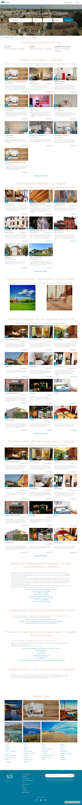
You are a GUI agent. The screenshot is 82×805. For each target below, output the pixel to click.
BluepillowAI (25, 792)
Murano (62, 749)
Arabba (7, 753)
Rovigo (7, 747)
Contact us (25, 790)
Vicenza (62, 747)
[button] (36, 800)
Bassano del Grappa (47, 755)
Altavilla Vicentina (10, 757)
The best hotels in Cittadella (41, 594)
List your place (26, 774)
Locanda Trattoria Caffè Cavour (13, 393)
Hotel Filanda (9, 366)
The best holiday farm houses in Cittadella (41, 598)
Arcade (26, 755)
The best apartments (41, 650)
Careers (24, 788)
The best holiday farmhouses (41, 657)
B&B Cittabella (9, 230)
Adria (43, 759)
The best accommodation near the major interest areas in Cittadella (41, 648)
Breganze (63, 757)
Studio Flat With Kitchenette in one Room (16, 162)
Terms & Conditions (27, 780)
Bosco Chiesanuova (10, 751)
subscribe (70, 775)
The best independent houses (41, 655)
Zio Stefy (32, 81)
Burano (44, 745)
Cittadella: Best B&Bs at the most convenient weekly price (41, 623)
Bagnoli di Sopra (46, 757)
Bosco (62, 755)
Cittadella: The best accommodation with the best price (41, 619)
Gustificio (32, 420)
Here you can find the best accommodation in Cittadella (41, 589)
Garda (25, 749)
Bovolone (26, 757)
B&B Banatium (58, 420)
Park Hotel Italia (34, 366)
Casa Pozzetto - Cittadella (61, 135)
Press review (25, 784)
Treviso (7, 745)
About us (24, 776)
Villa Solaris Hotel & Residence (13, 339)
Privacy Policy (26, 778)
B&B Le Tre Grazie (10, 203)
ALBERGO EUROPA (10, 420)
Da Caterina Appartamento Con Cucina (15, 108)
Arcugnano (8, 761)
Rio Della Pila (9, 257)
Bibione (7, 749)
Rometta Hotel (58, 339)
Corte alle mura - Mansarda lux (37, 135)
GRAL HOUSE (58, 108)
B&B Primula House (59, 230)
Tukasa (31, 108)
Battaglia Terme (28, 759)
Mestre (25, 745)
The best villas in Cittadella (41, 599)
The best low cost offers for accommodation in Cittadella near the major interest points (41, 660)
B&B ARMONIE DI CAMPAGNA (37, 203)
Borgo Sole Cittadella (60, 81)
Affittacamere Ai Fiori (60, 203)
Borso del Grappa (10, 755)
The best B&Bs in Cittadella (41, 593)
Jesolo (25, 747)
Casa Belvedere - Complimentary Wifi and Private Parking (19, 81)
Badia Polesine (28, 751)
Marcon (44, 747)
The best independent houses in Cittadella (41, 596)
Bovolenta (45, 751)
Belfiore (26, 761)
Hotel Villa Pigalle (34, 339)
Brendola (44, 753)
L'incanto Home (9, 135)
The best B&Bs (41, 652)
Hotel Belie (32, 393)
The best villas (41, 658)
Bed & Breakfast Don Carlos (36, 230)
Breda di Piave (64, 751)
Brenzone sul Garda (65, 753)
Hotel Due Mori (58, 366)
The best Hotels (41, 653)
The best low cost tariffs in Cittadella (41, 601)
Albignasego (63, 759)
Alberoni (7, 759)
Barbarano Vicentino (29, 753)
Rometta (57, 393)
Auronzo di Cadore (47, 749)
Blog (23, 786)
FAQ (23, 782)
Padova (62, 745)
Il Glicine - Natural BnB (35, 257)
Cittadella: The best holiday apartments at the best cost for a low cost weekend (41, 621)
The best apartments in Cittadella (41, 591)
